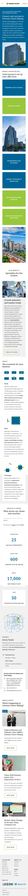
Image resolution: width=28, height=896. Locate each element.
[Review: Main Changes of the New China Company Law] (14, 809)
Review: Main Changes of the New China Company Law (13, 822)
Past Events (7, 803)
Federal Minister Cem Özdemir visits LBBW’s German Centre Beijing (13, 732)
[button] (13, 525)
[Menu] (3, 3)
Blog (5, 711)
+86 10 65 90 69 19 (11, 688)
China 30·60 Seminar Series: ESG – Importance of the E (12, 777)
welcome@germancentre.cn (14, 690)
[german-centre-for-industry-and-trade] (13, 2)
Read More (10, 748)
